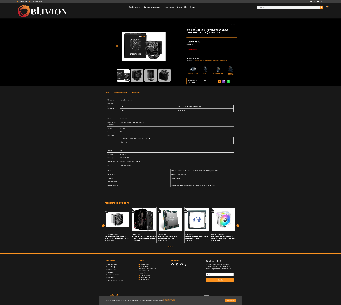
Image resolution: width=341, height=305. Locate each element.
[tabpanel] (117, 225)
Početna (188, 24)
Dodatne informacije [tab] (120, 92)
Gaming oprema (134, 7)
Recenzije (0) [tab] (136, 92)
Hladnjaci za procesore (212, 24)
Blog (185, 7)
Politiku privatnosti (169, 300)
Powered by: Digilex (112, 295)
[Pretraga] (321, 7)
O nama (179, 7)
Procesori (204, 24)
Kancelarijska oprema (152, 7)
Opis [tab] (107, 92)
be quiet (193, 63)
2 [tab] (170, 247)
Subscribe (220, 280)
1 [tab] (169, 247)
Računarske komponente (196, 24)
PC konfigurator (169, 7)
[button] (103, 225)
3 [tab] (172, 247)
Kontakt (192, 7)
